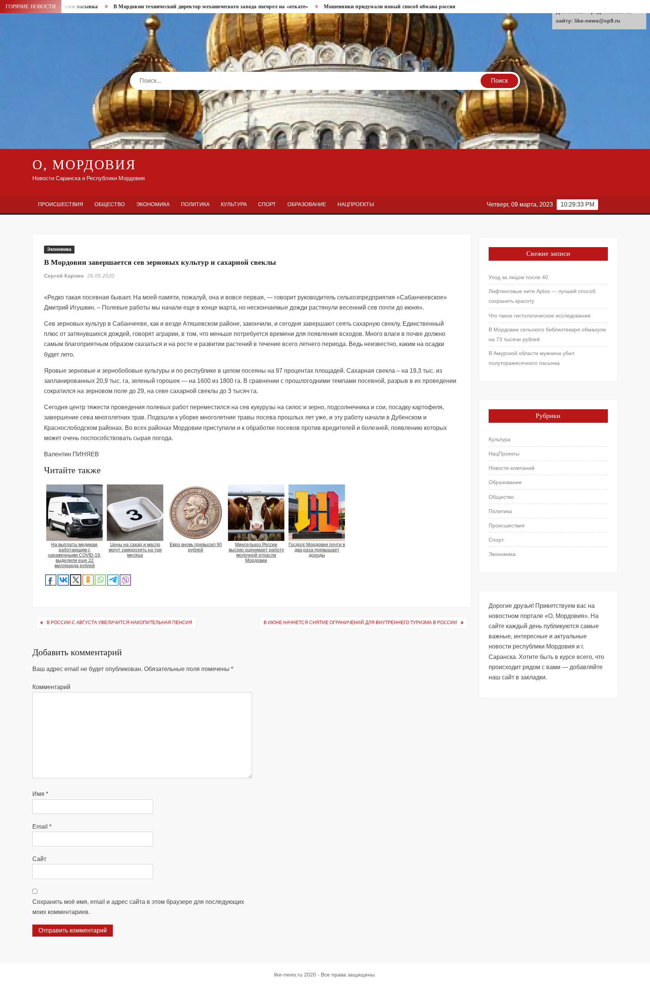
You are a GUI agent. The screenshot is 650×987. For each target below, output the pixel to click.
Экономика (153, 204)
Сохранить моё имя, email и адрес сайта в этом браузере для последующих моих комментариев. (138, 907)
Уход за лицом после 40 (518, 277)
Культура (234, 204)
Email (42, 826)
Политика (195, 204)
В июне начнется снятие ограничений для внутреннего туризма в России (360, 622)
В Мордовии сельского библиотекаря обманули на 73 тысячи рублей (547, 334)
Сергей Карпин (64, 276)
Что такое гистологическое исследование (540, 316)
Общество (109, 204)
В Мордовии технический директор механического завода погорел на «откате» (170, 6)
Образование (306, 204)
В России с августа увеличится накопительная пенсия (119, 622)
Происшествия (60, 204)
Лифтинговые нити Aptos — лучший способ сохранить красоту (542, 296)
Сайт (39, 859)
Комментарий (51, 687)
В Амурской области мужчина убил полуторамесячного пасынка (531, 358)
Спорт (267, 204)
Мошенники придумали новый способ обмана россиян (351, 6)
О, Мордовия (84, 164)
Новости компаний (512, 468)
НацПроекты (355, 204)
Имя (40, 794)
